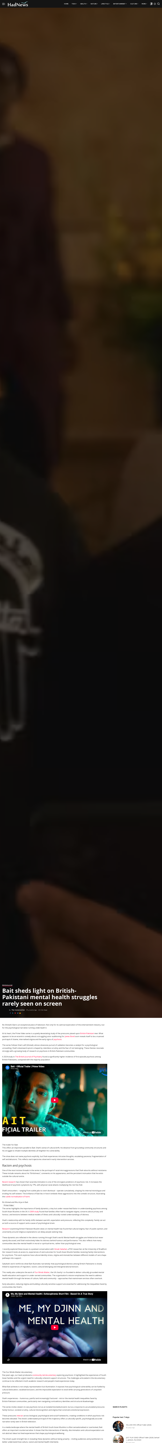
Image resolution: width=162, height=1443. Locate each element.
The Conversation (18, 1010)
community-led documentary (44, 1375)
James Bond (70, 1036)
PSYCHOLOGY (7, 985)
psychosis (58, 1039)
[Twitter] (12, 1013)
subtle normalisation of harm (17, 1196)
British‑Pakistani (87, 1033)
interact (20, 1415)
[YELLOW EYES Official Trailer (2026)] (118, 1426)
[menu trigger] (4, 4)
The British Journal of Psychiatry (28, 1056)
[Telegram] (17, 1013)
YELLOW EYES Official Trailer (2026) (138, 1425)
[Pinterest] (15, 1013)
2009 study (34, 1211)
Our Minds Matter (42, 1272)
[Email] (20, 1013)
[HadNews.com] (17, 4)
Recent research (9, 1182)
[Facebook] (10, 1013)
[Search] (158, 4)
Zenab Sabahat (60, 1249)
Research (6, 1229)
